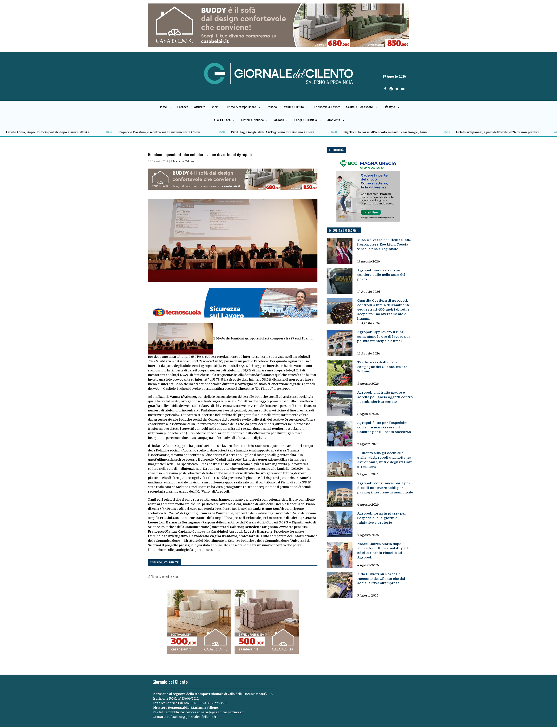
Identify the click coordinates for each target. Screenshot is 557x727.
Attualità (199, 107)
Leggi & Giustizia (305, 120)
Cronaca (182, 107)
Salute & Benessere (359, 107)
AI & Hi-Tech (222, 120)
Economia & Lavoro (327, 107)
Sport (214, 107)
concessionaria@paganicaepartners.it (214, 712)
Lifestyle (389, 107)
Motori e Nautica (252, 120)
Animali (279, 120)
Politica (272, 107)
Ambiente (333, 120)
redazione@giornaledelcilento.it (191, 717)
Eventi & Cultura (293, 107)
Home (163, 107)
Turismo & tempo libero (240, 107)
